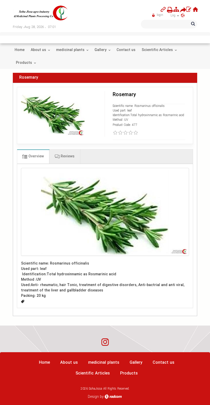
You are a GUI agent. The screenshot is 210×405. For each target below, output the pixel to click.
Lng (173, 15)
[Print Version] (168, 9)
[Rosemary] (105, 212)
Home (44, 362)
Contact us (163, 362)
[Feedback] (189, 9)
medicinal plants (103, 362)
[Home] (195, 9)
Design (93, 397)
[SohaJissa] (41, 13)
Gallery (136, 362)
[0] (115, 132)
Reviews (67, 156)
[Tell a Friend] (181, 9)
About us (69, 362)
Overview (35, 156)
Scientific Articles (93, 373)
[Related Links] (163, 9)
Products (129, 373)
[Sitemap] (176, 9)
